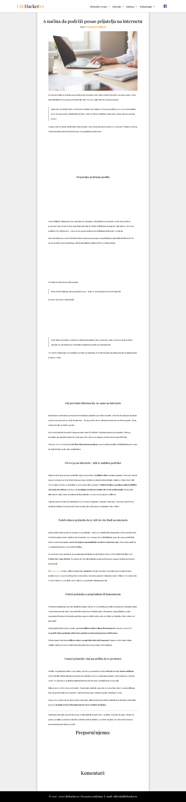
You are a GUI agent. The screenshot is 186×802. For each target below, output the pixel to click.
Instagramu (55, 571)
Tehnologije (146, 7)
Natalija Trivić (94, 761)
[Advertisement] (93, 152)
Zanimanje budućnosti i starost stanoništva (93, 745)
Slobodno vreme (98, 7)
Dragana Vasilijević (96, 26)
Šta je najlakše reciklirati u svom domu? (92, 756)
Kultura (130, 7)
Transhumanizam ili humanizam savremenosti (93, 751)
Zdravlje (116, 7)
